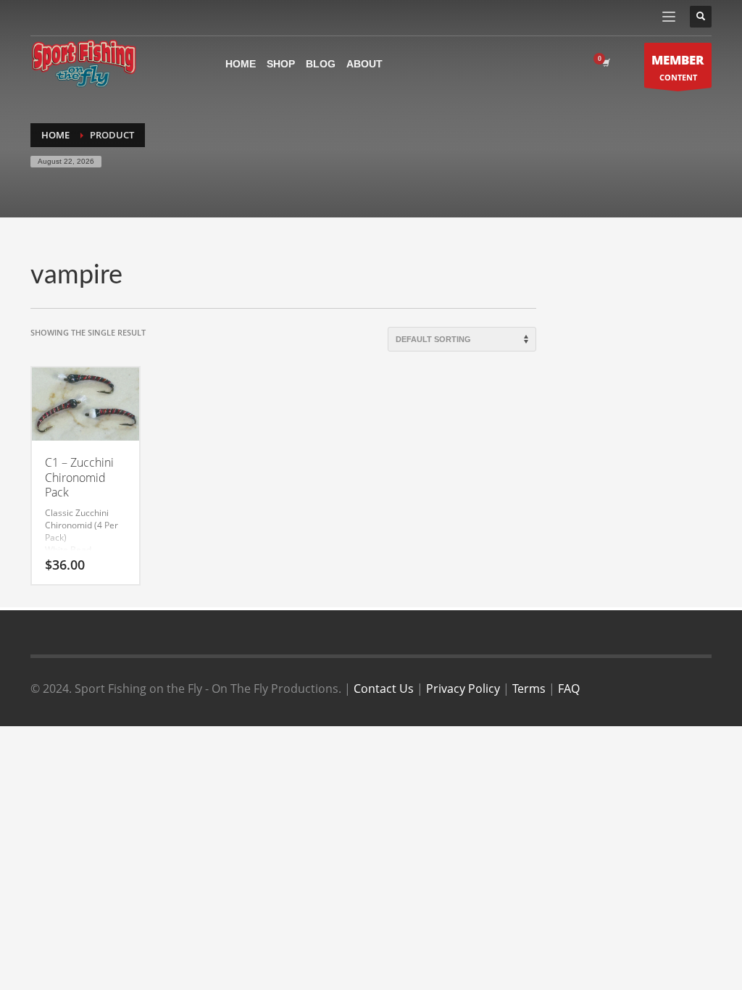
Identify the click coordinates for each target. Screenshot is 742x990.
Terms (529, 688)
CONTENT (677, 67)
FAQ (569, 688)
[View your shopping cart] (605, 63)
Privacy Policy (463, 688)
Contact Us (384, 688)
